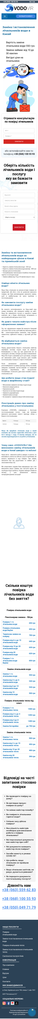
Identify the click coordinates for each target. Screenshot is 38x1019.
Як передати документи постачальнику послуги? (18, 877)
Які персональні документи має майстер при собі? (20, 841)
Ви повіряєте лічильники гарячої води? (18, 815)
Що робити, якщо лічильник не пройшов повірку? (17, 862)
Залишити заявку (25, 16)
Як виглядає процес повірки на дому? (16, 804)
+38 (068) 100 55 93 (10, 2)
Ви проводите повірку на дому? (18, 797)
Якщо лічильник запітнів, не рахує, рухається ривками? (20, 871)
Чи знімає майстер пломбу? (20, 810)
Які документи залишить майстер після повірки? (18, 848)
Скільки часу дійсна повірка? (16, 822)
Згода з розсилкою (19, 1014)
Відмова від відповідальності (19, 1012)
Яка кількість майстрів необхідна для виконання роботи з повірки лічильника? (19, 831)
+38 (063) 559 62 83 (19, 890)
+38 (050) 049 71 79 (19, 907)
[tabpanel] (19, 63)
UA (34, 2)
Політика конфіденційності (19, 1010)
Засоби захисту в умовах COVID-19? (18, 854)
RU (30, 2)
